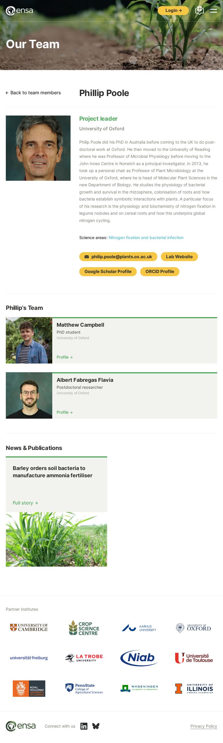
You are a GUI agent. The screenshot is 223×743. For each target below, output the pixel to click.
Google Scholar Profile (108, 271)
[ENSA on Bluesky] (95, 726)
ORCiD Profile (159, 271)
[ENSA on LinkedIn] (83, 726)
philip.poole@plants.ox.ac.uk (121, 256)
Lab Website (179, 256)
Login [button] (171, 10)
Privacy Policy (203, 726)
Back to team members (35, 92)
